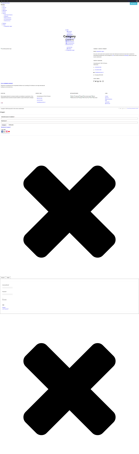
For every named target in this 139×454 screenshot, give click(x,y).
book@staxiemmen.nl (99, 72)
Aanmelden (107, 102)
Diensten (4, 11)
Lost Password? (5, 308)
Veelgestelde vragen (8, 26)
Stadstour (4, 23)
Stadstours (6, 16)
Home (3, 6)
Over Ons (4, 7)
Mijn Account (107, 103)
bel (113, 55)
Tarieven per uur (7, 20)
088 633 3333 (39, 98)
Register (4, 307)
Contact (3, 24)
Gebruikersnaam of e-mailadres (9, 116)
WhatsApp (126, 55)
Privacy (130, 108)
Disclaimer (133, 108)
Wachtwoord (6, 120)
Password (4, 291)
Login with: (3, 129)
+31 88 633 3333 (98, 67)
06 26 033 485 (39, 100)
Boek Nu (134, 3)
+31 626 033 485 (98, 69)
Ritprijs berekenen (7, 17)
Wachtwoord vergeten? (6, 127)
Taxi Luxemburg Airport (7, 83)
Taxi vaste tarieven (7, 19)
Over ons (107, 97)
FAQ (106, 100)
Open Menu (3, 4)
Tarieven (4, 13)
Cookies (137, 108)
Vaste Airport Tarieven (8, 14)
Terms (128, 108)
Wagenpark (4, 10)
